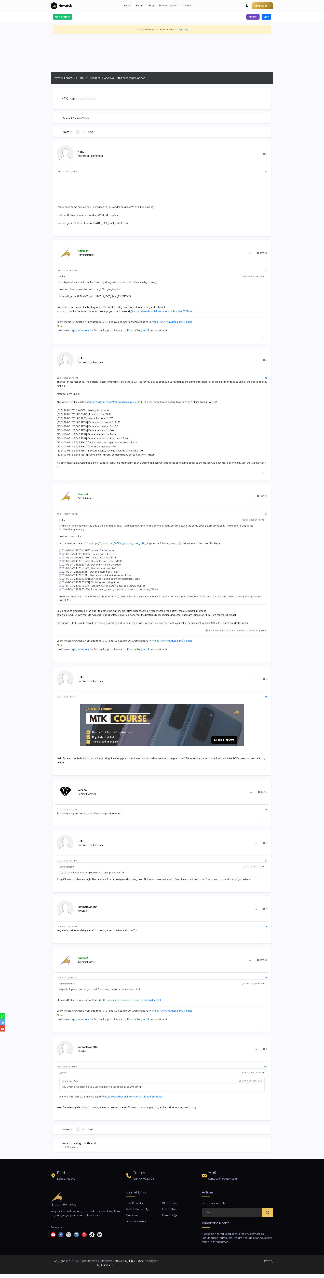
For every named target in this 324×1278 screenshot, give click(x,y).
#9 (266, 977)
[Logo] (57, 1196)
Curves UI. (107, 1265)
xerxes (82, 790)
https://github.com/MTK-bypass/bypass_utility (116, 402)
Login (266, 17)
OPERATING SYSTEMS (88, 78)
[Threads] (99, 1234)
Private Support (168, 5)
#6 (266, 809)
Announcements (136, 1221)
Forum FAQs (169, 1215)
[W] (2, 1016)
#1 (266, 171)
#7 (266, 860)
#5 (266, 696)
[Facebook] (60, 1234)
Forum (139, 5)
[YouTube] (2, 1028)
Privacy (268, 1261)
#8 (266, 926)
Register (253, 17)
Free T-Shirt (169, 1209)
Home (127, 5)
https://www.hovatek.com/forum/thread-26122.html (162, 311)
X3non (264, 630)
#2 (266, 270)
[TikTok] (91, 1234)
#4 (266, 514)
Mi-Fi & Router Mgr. (138, 1209)
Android (109, 78)
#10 (265, 1066)
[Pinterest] (84, 1234)
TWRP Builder (134, 1203)
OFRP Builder (170, 1203)
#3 (266, 378)
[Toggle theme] (247, 6)
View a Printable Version (77, 118)
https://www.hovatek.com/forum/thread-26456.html (131, 1000)
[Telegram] (2, 1022)
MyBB (133, 1261)
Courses (187, 5)
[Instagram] (76, 1234)
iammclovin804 (88, 907)
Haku (81, 151)
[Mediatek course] (162, 725)
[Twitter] (68, 1234)
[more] (256, 154)
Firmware (132, 1215)
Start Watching (180, 29)
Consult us (260, 5)
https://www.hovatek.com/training (172, 321)
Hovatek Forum (62, 78)
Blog (151, 5)
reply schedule (80, 330)
